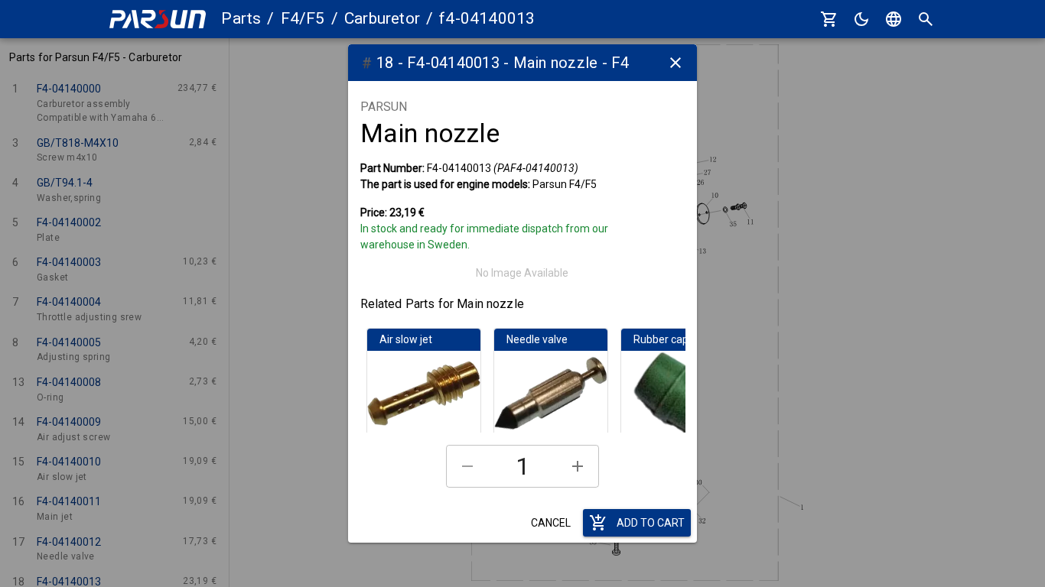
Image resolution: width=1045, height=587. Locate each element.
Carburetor (382, 18)
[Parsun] (157, 19)
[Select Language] (893, 19)
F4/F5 (303, 18)
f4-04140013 (487, 18)
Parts (241, 18)
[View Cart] (829, 19)
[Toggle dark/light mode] (861, 19)
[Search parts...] (926, 19)
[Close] (675, 63)
